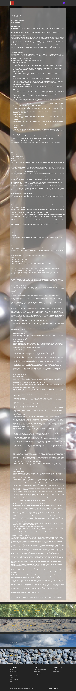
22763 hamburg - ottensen (40, 672)
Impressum (50, 688)
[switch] (64, 3)
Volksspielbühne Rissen (57, 671)
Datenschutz (56, 688)
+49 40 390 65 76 (38, 674)
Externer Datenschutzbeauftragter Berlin (19, 597)
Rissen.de (54, 669)
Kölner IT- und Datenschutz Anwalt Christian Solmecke (49, 597)
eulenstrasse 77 (38, 671)
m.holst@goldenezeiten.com (19, 20)
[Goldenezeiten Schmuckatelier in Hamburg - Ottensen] (12, 3)
